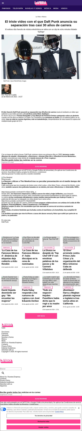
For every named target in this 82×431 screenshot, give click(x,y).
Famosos (6, 8)
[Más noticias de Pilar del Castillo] (6, 85)
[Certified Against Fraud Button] (9, 353)
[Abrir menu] (3, 3)
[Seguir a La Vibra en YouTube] (17, 387)
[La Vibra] (41, 3)
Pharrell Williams (15, 204)
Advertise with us (8, 350)
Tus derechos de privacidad (43, 415)
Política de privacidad (45, 170)
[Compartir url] (4, 109)
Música (47, 8)
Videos (64, 8)
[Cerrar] (79, 408)
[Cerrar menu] (2, 365)
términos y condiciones (38, 172)
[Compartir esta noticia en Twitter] (13, 98)
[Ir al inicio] (41, 325)
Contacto (5, 344)
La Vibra (38, 16)
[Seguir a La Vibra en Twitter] (7, 387)
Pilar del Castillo (10, 95)
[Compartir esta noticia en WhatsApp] (4, 98)
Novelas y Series (33, 8)
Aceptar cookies (43, 427)
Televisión (18, 8)
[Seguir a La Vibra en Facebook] (2, 387)
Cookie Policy (59, 411)
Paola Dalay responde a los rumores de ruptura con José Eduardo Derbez (31, 295)
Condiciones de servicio (72, 402)
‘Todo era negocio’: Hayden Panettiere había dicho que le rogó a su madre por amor (50, 298)
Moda (56, 8)
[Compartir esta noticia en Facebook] (8, 98)
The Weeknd (43, 204)
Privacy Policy (7, 346)
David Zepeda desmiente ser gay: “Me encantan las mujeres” (9, 295)
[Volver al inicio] (6, 360)
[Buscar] (3, 373)
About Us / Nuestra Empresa (12, 342)
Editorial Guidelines (9, 348)
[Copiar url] (6, 104)
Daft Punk (16, 112)
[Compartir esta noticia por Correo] (18, 98)
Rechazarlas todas (43, 421)
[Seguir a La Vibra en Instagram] (12, 387)
